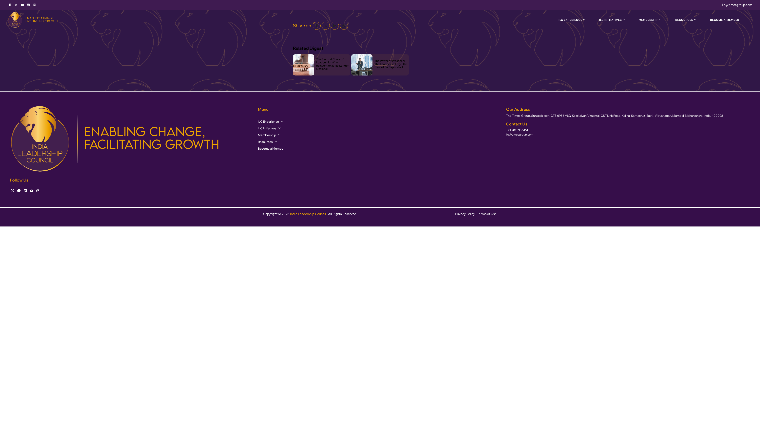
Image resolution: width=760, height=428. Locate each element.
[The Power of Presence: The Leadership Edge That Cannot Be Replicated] (361, 64)
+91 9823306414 (517, 130)
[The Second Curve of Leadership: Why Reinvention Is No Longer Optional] (303, 64)
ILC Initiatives (610, 19)
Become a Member (724, 19)
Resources (684, 19)
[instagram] (34, 5)
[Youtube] (22, 5)
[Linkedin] (25, 190)
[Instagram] (38, 190)
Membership (648, 19)
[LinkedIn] (28, 5)
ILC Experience (570, 19)
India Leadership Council (308, 214)
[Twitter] (16, 5)
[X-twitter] (12, 190)
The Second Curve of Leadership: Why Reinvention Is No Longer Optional (332, 64)
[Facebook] (10, 5)
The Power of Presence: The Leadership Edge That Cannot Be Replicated (391, 64)
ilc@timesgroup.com (519, 134)
